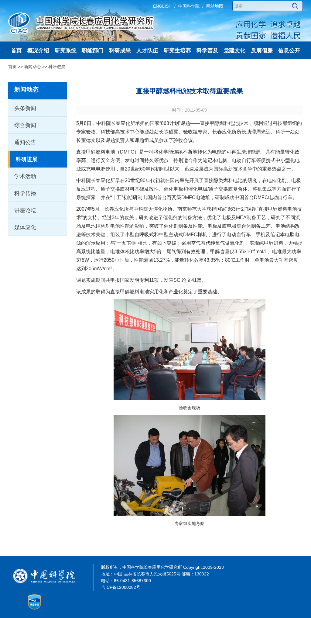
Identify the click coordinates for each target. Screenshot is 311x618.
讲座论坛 (25, 210)
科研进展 (56, 66)
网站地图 (214, 6)
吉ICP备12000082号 (120, 587)
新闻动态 (32, 66)
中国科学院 (189, 6)
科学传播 (25, 193)
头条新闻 (25, 108)
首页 (12, 66)
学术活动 (25, 176)
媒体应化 (25, 227)
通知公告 (25, 142)
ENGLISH (162, 6)
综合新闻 (25, 125)
